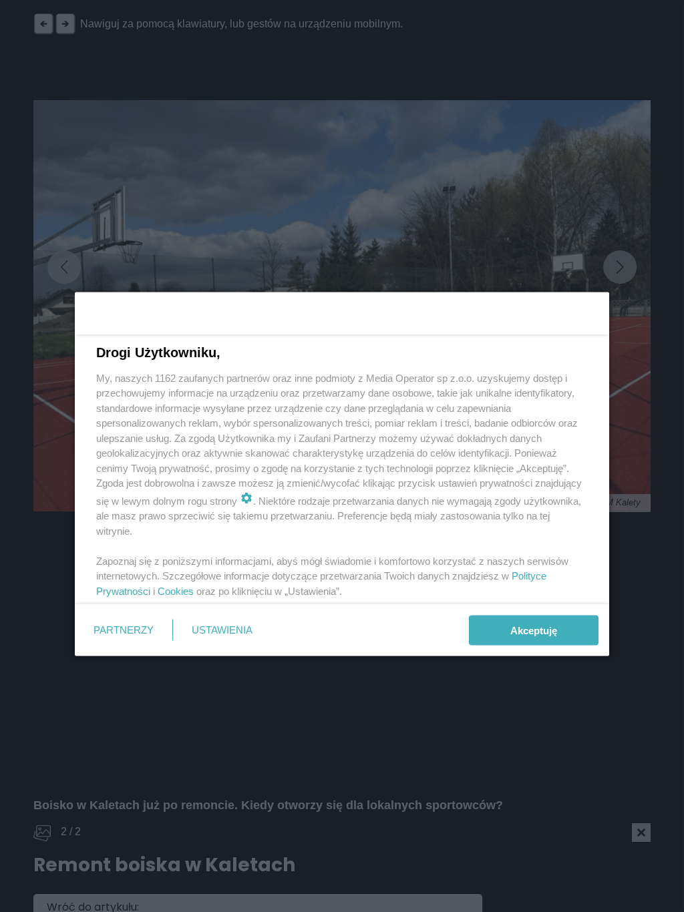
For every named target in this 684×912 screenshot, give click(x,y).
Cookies (176, 590)
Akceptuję (533, 630)
